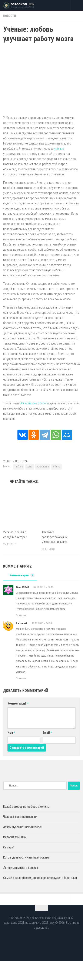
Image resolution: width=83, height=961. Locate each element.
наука (30, 466)
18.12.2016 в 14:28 (42, 623)
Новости (9, 16)
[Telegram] (45, 435)
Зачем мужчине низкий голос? (22, 827)
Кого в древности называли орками (26, 857)
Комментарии (21, 575)
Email (47, 732)
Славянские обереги (35, 403)
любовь (19, 466)
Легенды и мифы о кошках (20, 868)
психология (43, 466)
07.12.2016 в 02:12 (43, 587)
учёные (59, 149)
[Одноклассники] (34, 435)
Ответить (21, 615)
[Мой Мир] (67, 435)
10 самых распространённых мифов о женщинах (54, 537)
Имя (11, 732)
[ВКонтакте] (22, 435)
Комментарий (18, 703)
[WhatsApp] (56, 435)
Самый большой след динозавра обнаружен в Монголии (40, 878)
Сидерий (8, 847)
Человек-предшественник (20, 817)
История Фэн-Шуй (14, 837)
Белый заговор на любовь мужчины (26, 807)
